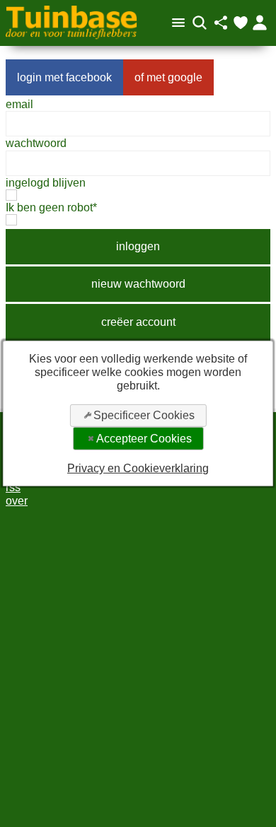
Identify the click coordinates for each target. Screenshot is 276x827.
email (19, 104)
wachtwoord (36, 143)
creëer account (138, 322)
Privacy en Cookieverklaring (138, 468)
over (17, 501)
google (185, 77)
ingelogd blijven (46, 183)
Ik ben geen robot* (51, 207)
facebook (89, 77)
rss (13, 487)
